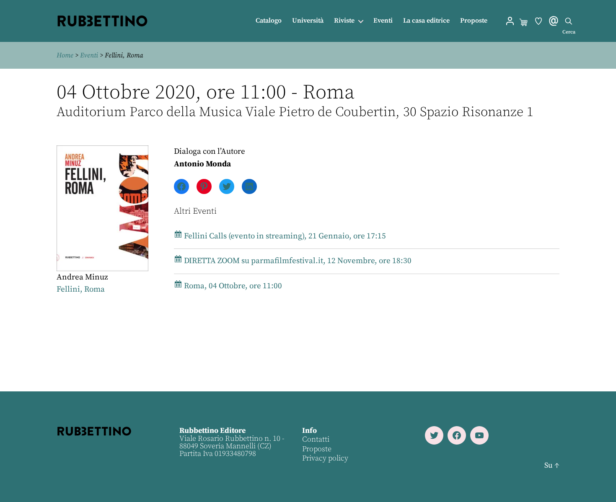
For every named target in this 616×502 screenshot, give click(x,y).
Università (308, 21)
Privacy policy (325, 458)
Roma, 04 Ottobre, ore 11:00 (232, 286)
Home (65, 55)
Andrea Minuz (82, 277)
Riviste (344, 21)
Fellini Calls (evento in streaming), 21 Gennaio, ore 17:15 (284, 236)
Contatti (315, 439)
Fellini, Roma (81, 289)
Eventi (383, 21)
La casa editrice (426, 21)
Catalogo (269, 21)
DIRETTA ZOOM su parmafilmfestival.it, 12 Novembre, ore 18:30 (297, 261)
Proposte (473, 21)
